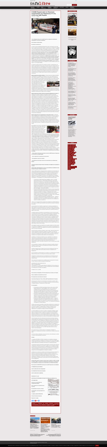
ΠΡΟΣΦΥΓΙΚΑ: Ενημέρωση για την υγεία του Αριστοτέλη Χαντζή (72, 107)
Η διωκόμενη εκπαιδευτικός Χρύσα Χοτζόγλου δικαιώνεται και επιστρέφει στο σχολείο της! (72, 69)
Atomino (35, 443)
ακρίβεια (69, 151)
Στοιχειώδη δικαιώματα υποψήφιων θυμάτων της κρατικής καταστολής (72, 118)
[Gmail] (37, 400)
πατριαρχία (73, 163)
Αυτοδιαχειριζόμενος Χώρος (72, 37)
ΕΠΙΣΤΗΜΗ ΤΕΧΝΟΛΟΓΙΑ (72, 7)
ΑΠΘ (70, 144)
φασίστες (69, 169)
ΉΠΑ (68, 144)
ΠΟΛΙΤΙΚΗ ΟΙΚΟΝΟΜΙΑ (33, 7)
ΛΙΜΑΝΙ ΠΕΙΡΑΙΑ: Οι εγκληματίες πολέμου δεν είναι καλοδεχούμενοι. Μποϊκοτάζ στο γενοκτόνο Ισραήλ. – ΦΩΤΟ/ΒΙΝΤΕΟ (34, 426)
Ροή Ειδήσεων (72, 60)
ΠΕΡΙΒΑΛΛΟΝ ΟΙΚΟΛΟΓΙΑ (56, 7)
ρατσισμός (69, 168)
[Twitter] (76, 0)
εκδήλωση (72, 154)
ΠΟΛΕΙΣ (67, 7)
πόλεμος (69, 165)
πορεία (69, 164)
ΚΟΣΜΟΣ (38, 7)
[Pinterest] (35, 400)
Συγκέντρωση (70, 150)
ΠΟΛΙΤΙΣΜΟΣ (62, 7)
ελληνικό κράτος (70, 156)
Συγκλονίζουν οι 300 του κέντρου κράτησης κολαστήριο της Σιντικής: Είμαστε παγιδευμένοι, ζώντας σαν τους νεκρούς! (72, 79)
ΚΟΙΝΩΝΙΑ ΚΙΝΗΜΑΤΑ (49, 7)
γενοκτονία (69, 153)
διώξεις (69, 154)
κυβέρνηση (69, 163)
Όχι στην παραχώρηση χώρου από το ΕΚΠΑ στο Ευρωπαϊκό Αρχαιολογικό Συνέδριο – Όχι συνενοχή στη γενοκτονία (72, 74)
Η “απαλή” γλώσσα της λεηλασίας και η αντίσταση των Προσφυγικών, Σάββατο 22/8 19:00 (72, 103)
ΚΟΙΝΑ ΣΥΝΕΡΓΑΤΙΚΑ (43, 7)
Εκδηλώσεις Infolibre (72, 11)
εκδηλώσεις (69, 155)
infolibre (38, 16)
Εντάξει (97, 445)
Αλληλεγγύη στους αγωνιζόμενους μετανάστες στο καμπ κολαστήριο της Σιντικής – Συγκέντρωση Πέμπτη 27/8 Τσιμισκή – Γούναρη (72, 65)
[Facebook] (75, 0)
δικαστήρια (73, 153)
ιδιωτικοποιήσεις (70, 157)
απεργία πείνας (70, 152)
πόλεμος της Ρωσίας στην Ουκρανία (71, 167)
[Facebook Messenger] (39, 400)
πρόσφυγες (72, 164)
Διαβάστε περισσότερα (71, 136)
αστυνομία (74, 152)
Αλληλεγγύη (73, 144)
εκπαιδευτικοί (74, 155)
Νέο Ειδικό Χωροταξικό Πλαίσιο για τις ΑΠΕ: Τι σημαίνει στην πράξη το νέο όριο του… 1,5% (72, 99)
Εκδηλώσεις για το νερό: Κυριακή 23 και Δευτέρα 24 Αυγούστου (72, 95)
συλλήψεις (73, 168)
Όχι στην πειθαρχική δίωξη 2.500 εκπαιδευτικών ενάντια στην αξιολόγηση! (72, 92)
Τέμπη (73, 150)
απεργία (72, 151)
